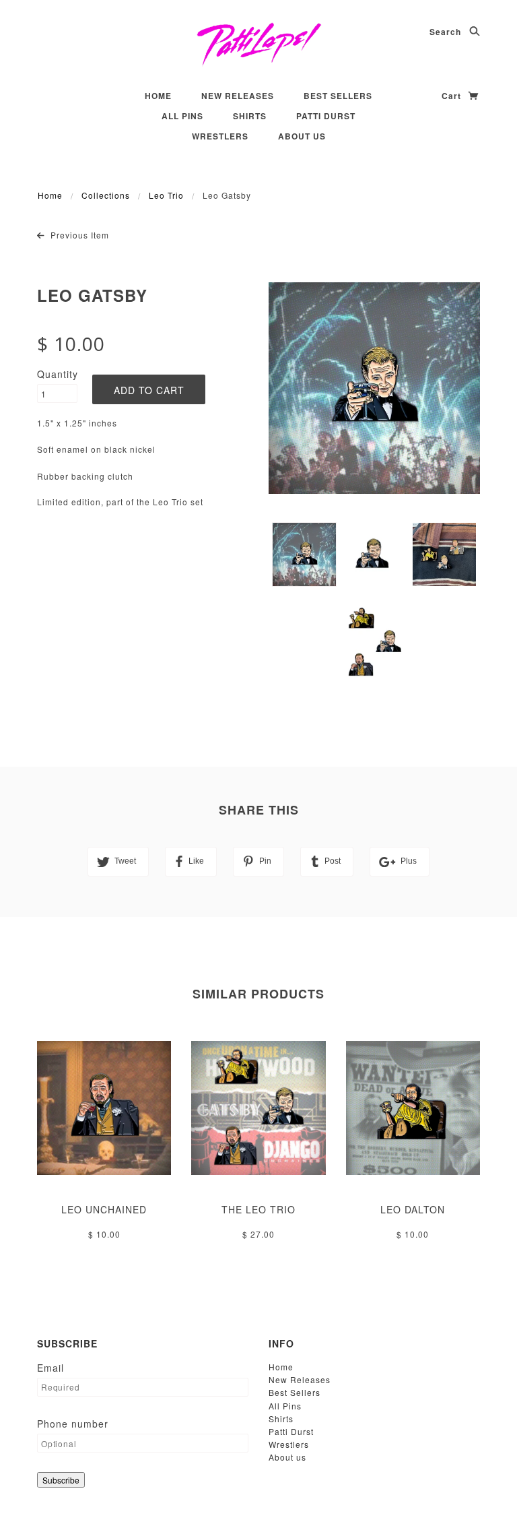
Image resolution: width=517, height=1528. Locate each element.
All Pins (182, 116)
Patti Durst (325, 116)
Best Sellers (338, 96)
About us (302, 136)
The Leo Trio (258, 1209)
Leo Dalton (412, 1209)
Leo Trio (166, 195)
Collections (105, 195)
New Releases (237, 96)
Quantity (57, 374)
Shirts (250, 116)
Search (446, 32)
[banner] (258, 43)
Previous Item (78, 235)
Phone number (72, 1423)
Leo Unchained (104, 1209)
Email (50, 1367)
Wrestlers (220, 136)
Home (158, 96)
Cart (453, 96)
